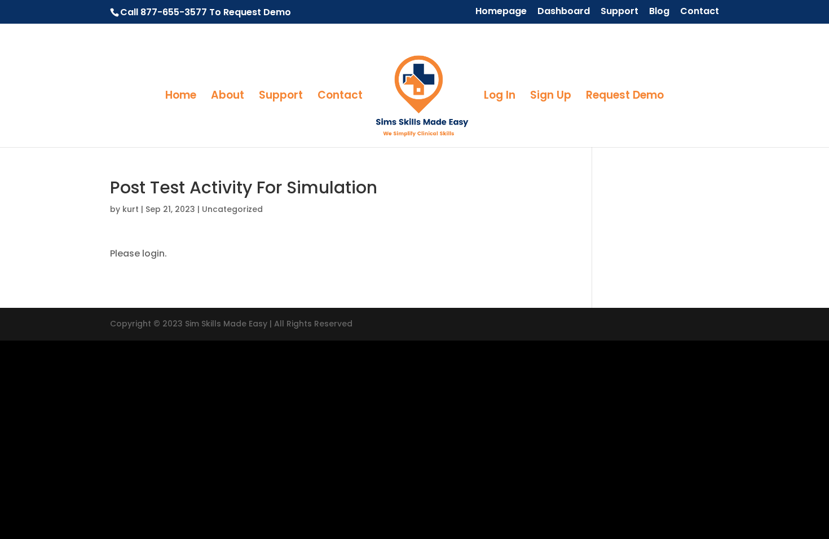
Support (619, 12)
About (227, 97)
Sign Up (550, 97)
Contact (699, 12)
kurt (130, 209)
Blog (659, 12)
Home (180, 97)
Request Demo (625, 97)
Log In (499, 97)
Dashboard (563, 12)
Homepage (501, 12)
